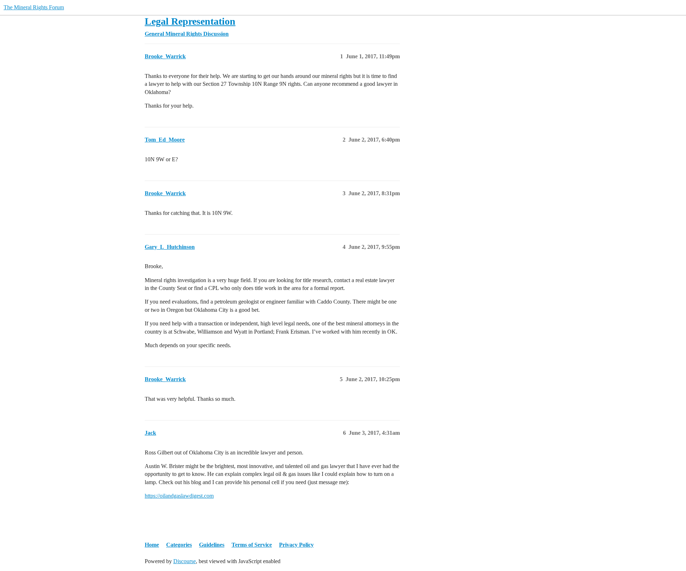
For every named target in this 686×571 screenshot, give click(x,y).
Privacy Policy (296, 545)
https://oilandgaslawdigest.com (179, 496)
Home (152, 545)
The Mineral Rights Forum (34, 7)
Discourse (184, 561)
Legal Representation (190, 21)
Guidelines (211, 545)
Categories (179, 545)
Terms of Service (252, 545)
